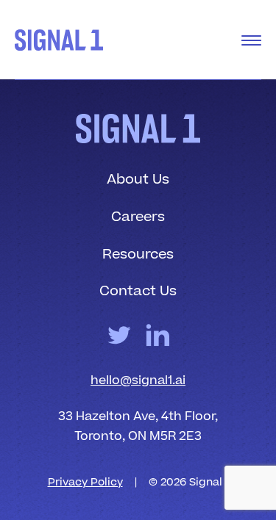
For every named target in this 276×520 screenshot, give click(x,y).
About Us (138, 179)
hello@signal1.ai (138, 380)
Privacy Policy (85, 482)
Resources (138, 254)
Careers (138, 217)
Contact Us (138, 291)
